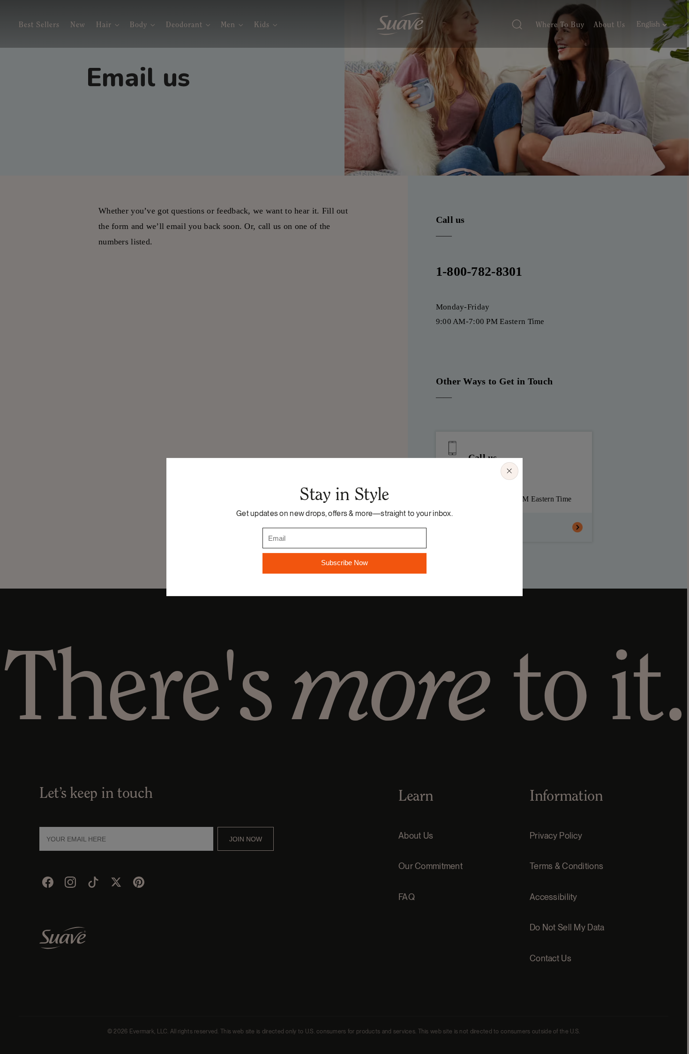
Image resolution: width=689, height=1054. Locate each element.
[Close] (509, 471)
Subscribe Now (344, 563)
